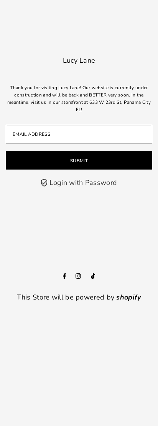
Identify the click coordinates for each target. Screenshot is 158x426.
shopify (128, 297)
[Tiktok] (93, 276)
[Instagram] (78, 276)
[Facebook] (64, 276)
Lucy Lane (79, 60)
